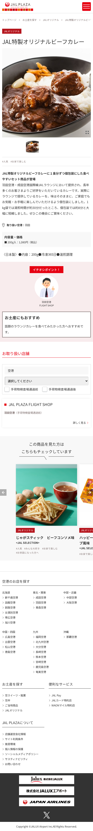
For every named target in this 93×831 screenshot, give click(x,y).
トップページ (9, 20)
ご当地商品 (11, 705)
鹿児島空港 (42, 667)
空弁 (7, 700)
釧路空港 (10, 607)
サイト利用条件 (14, 739)
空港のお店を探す (16, 581)
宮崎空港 (41, 662)
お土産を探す (29, 20)
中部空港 (71, 597)
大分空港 (41, 647)
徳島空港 (10, 652)
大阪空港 (71, 602)
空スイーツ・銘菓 (15, 695)
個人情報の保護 (14, 749)
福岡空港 (41, 637)
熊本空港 (41, 657)
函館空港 (10, 602)
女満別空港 (11, 612)
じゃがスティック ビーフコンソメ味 (45, 537)
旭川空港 (10, 622)
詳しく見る (79, 423)
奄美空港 (41, 672)
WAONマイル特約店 (63, 705)
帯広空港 (10, 617)
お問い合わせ (13, 764)
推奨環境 (10, 744)
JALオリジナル (51, 20)
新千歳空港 (11, 597)
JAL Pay (56, 695)
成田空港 (41, 597)
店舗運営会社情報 (15, 734)
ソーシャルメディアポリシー (21, 754)
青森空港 (41, 607)
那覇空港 (71, 637)
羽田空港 (41, 602)
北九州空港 (42, 642)
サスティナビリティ (16, 759)
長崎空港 (41, 652)
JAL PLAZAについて (17, 722)
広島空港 (10, 637)
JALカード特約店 (61, 700)
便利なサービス (61, 684)
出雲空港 (10, 642)
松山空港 (10, 647)
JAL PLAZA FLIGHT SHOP (31, 404)
